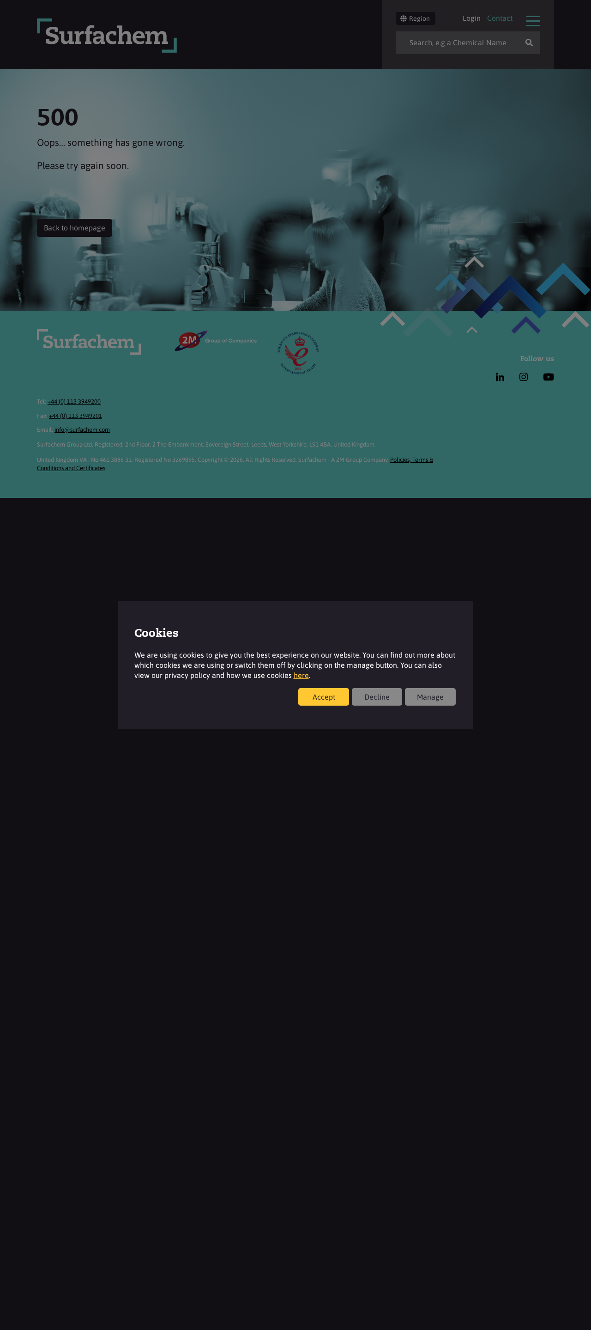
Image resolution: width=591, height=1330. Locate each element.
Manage (430, 697)
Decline (377, 697)
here (301, 675)
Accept (324, 697)
